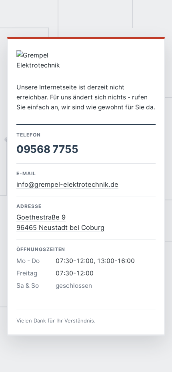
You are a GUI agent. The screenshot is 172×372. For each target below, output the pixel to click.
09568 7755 (47, 149)
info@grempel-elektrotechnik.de (67, 184)
